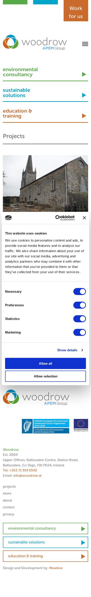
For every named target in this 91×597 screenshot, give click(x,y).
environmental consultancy (20, 72)
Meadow (56, 568)
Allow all (45, 363)
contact (9, 507)
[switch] (79, 304)
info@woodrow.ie (27, 475)
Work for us (76, 12)
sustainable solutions (16, 93)
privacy (8, 514)
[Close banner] (84, 217)
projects (9, 486)
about (7, 500)
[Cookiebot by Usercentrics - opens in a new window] (56, 218)
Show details (67, 350)
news (7, 493)
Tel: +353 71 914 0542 (20, 470)
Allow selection (45, 376)
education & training (17, 113)
